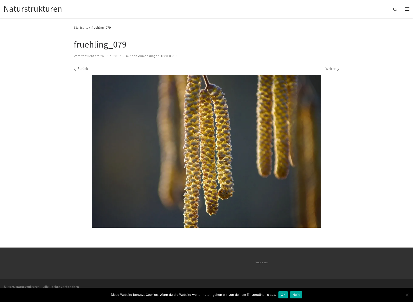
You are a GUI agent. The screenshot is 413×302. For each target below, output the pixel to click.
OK (283, 295)
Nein (296, 295)
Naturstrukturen (28, 287)
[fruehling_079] (206, 151)
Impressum (262, 262)
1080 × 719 (169, 56)
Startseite (81, 27)
